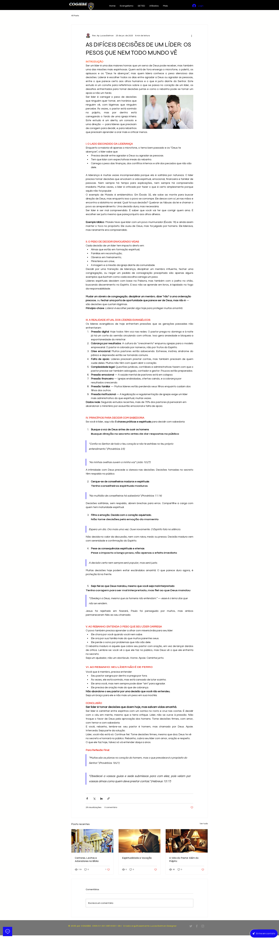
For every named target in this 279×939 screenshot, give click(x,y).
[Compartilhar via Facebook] (87, 798)
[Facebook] (197, 926)
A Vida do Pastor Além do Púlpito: (183, 859)
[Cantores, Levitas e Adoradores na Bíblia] (92, 841)
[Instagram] (203, 926)
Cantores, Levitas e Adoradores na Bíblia (87, 859)
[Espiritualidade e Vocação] (140, 841)
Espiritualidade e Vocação (137, 857)
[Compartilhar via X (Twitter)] (94, 798)
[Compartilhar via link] (108, 798)
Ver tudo (204, 824)
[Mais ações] (191, 35)
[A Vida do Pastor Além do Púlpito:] (187, 841)
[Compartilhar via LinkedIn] (101, 798)
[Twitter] (191, 926)
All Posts (75, 16)
